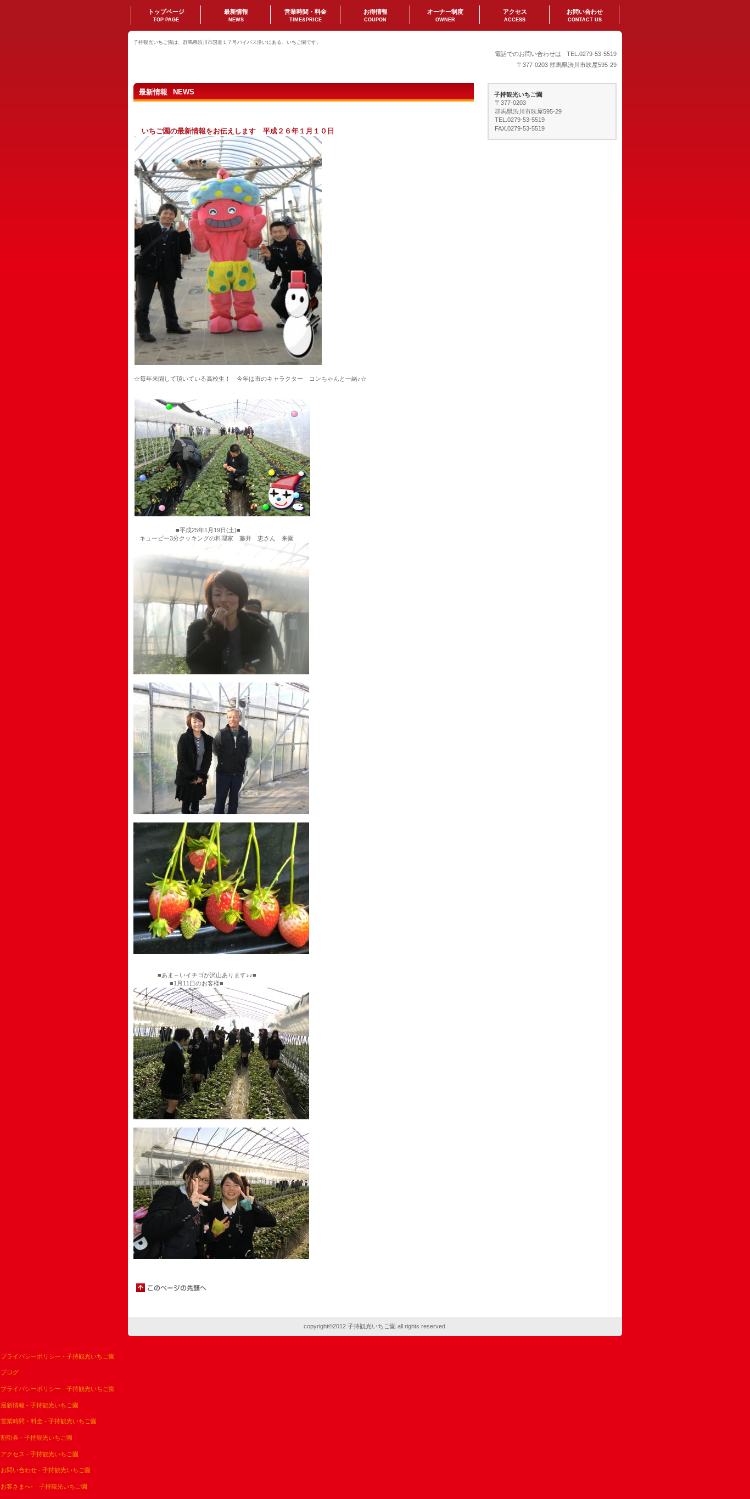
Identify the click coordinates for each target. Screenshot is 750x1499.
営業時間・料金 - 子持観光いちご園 (49, 1421)
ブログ (10, 1372)
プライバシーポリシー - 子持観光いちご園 (58, 1356)
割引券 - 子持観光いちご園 (36, 1437)
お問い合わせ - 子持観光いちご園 (46, 1470)
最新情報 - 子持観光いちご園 (40, 1405)
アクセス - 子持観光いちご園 (40, 1454)
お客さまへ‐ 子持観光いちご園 (44, 1486)
